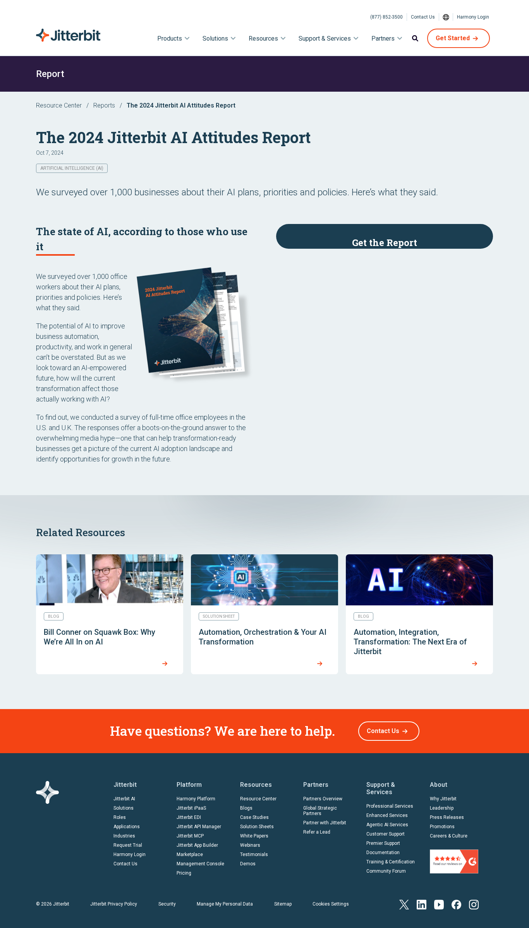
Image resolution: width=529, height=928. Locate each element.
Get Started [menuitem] (453, 38)
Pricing (184, 873)
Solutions (123, 808)
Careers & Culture (448, 836)
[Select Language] (446, 17)
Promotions (442, 826)
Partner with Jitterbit (324, 822)
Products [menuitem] (169, 38)
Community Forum (386, 871)
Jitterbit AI (124, 799)
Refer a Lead (316, 832)
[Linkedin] (421, 904)
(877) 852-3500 (386, 17)
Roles (119, 817)
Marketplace (190, 854)
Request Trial (127, 845)
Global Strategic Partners (320, 810)
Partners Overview (322, 799)
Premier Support (383, 843)
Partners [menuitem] (383, 38)
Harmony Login (473, 17)
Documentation (383, 852)
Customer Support (385, 834)
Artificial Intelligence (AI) (71, 168)
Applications (126, 826)
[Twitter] (404, 904)
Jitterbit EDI (189, 817)
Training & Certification (390, 862)
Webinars (250, 845)
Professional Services (389, 806)
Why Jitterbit (443, 799)
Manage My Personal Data (225, 904)
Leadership (441, 808)
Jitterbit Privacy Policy (113, 904)
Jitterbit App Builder (197, 845)
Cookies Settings (331, 904)
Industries (124, 836)
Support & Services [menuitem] (325, 38)
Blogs (246, 808)
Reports (104, 105)
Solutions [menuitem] (215, 38)
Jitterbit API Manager (199, 826)
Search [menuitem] (415, 38)
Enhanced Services (387, 815)
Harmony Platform (196, 799)
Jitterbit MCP (190, 836)
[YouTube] (439, 904)
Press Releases (447, 817)
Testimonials (254, 854)
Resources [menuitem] (263, 38)
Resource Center (59, 105)
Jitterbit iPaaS (191, 808)
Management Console (200, 863)
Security (167, 904)
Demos (248, 863)
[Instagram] (474, 904)
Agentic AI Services (387, 824)
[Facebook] (456, 904)
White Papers (254, 836)
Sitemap (283, 904)
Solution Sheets (257, 826)
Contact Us (423, 17)
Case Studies (254, 817)
